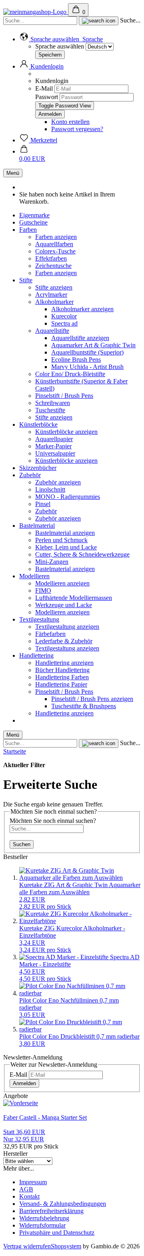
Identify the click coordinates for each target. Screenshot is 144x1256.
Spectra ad (64, 323)
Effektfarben (51, 258)
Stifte (25, 280)
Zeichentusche (53, 265)
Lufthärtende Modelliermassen (73, 597)
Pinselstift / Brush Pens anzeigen (92, 698)
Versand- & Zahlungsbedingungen (62, 1203)
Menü (12, 173)
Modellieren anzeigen (62, 583)
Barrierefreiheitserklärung (51, 1210)
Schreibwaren (52, 402)
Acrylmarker (51, 294)
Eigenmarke (34, 215)
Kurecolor (64, 316)
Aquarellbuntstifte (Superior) (87, 352)
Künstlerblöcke (38, 424)
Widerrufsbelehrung (44, 1218)
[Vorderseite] (20, 1103)
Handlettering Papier (61, 684)
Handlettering (36, 655)
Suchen (21, 844)
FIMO (43, 590)
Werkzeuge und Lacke (63, 605)
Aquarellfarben (54, 244)
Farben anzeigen (56, 236)
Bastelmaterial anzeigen (65, 532)
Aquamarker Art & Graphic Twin (93, 345)
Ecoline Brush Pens (76, 359)
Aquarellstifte (52, 330)
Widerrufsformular (42, 1225)
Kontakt (29, 1196)
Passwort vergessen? (77, 129)
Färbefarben (50, 633)
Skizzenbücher (37, 467)
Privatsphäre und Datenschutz (56, 1232)
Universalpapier (55, 453)
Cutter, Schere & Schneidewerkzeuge (82, 554)
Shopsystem (66, 1246)
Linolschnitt (50, 489)
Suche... (130, 20)
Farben (28, 229)
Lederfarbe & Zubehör (63, 641)
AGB (26, 1189)
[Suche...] (98, 20)
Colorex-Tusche (55, 251)
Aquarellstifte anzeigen (80, 337)
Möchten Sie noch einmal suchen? (53, 820)
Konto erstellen (70, 121)
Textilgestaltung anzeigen (67, 626)
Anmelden (24, 1083)
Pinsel (42, 503)
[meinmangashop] (35, 11)
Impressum (33, 1182)
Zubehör (30, 475)
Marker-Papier (53, 446)
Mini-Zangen (51, 561)
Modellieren (34, 576)
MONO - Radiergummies (67, 496)
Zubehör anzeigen (58, 482)
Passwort (46, 96)
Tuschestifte (50, 410)
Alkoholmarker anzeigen (82, 309)
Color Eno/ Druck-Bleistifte (70, 374)
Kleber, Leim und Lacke (66, 547)
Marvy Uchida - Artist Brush (87, 366)
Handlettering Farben (62, 677)
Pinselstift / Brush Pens (64, 395)
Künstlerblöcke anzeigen (66, 431)
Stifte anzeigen (53, 287)
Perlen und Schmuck (61, 540)
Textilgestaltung (39, 619)
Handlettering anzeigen (64, 662)
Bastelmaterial (37, 525)
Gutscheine (33, 222)
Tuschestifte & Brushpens (83, 706)
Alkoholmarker (54, 301)
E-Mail (44, 88)
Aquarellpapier (54, 439)
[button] (61, 39)
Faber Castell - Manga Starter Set (45, 1117)
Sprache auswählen (59, 46)
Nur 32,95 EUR (24, 1135)
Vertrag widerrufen (27, 1246)
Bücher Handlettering (62, 669)
